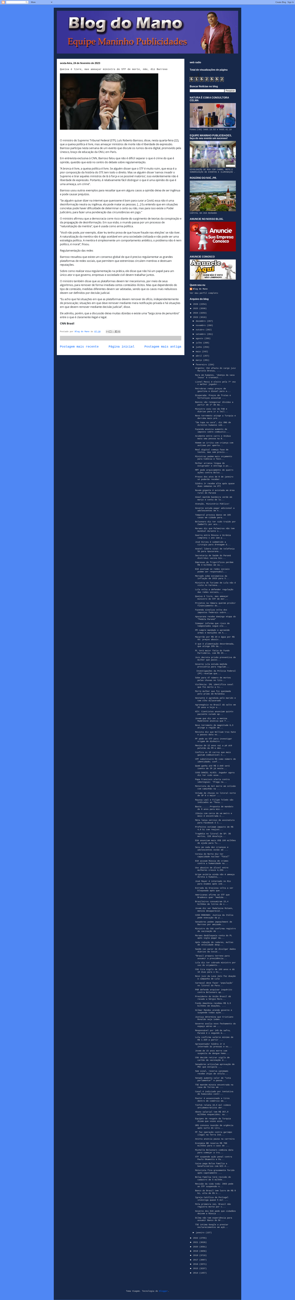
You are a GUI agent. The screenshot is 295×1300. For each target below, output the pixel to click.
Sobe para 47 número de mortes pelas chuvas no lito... (213, 679)
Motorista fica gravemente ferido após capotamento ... (214, 1171)
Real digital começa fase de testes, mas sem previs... (211, 451)
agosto (200, 338)
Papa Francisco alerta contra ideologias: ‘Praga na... (212, 780)
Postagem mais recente (79, 346)
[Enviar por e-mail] (107, 331)
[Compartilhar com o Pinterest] (119, 331)
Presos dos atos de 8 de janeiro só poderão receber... (214, 478)
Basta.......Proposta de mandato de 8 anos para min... (214, 807)
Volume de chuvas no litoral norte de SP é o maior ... (215, 794)
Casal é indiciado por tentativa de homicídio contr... (214, 1092)
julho (199, 343)
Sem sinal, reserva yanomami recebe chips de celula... (211, 1072)
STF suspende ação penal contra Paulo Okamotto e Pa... (213, 1158)
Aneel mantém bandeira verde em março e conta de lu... (213, 498)
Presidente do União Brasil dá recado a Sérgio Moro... (213, 997)
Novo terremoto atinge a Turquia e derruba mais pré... (215, 417)
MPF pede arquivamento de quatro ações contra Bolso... (214, 471)
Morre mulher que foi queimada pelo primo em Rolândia (213, 692)
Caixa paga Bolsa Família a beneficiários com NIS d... (212, 1164)
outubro (201, 329)
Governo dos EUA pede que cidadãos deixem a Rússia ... (215, 1212)
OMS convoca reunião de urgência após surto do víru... (214, 1126)
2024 (196, 313)
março (199, 360)
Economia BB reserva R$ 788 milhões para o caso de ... (212, 1144)
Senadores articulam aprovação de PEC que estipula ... (214, 1065)
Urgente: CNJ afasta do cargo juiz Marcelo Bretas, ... (215, 369)
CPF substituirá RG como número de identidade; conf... (215, 760)
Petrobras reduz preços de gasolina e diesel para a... (213, 389)
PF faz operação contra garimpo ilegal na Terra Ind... (213, 1133)
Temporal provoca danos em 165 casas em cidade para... (213, 516)
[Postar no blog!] (110, 331)
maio (199, 351)
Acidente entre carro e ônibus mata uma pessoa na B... (213, 437)
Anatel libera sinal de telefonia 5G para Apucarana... (214, 550)
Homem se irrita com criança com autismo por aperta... (214, 444)
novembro (201, 325)
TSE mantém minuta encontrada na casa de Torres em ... (214, 1086)
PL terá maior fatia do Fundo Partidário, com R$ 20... (212, 651)
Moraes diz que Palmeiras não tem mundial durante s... (214, 529)
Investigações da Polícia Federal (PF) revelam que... (215, 672)
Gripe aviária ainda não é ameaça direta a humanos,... (214, 875)
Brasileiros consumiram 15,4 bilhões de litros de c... (211, 902)
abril (199, 356)
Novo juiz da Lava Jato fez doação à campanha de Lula (215, 977)
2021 (196, 1242)
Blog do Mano (200, 289)
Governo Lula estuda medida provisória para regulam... (212, 665)
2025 (196, 308)
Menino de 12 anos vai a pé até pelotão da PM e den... (213, 746)
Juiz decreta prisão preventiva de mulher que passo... (215, 658)
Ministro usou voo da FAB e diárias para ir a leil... (211, 410)
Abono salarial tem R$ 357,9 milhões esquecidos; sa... (211, 1113)
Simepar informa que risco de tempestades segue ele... (212, 624)
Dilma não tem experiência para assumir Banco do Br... (213, 1219)
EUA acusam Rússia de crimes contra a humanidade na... (211, 862)
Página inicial (121, 346)
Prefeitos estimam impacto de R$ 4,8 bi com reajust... (214, 828)
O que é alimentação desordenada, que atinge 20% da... (214, 645)
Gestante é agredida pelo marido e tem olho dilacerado (215, 699)
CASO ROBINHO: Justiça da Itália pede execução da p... (214, 916)
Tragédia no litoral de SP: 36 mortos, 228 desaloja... (213, 835)
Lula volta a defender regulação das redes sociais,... (214, 590)
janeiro (201, 1232)
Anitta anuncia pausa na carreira (214, 1139)
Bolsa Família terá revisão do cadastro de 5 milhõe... (213, 1178)
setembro (201, 334)
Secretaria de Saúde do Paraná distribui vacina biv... (213, 556)
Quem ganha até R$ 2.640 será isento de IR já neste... (212, 767)
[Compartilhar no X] (113, 331)
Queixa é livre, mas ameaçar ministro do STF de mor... (211, 597)
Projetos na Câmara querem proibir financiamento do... (215, 604)
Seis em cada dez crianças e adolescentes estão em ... (211, 848)
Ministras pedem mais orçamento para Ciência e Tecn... (213, 457)
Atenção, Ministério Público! (212, 504)
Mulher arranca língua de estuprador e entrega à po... (213, 464)
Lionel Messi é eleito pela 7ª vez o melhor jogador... (215, 383)
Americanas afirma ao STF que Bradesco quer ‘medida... (212, 896)
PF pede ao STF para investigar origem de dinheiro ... (213, 740)
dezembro (201, 321)
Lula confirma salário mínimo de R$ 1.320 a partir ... (214, 1038)
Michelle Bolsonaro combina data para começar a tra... (214, 1151)
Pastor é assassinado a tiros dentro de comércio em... (212, 1099)
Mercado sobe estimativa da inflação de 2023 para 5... (212, 577)
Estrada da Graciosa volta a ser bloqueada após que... (214, 889)
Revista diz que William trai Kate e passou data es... (215, 733)
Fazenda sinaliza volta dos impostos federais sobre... (212, 611)
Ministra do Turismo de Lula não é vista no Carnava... (215, 584)
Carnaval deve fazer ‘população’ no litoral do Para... (214, 984)
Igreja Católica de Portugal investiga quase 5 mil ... (211, 1198)
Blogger (163, 1291)
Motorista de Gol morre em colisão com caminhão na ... (215, 787)
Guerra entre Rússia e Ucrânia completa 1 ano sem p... (213, 536)
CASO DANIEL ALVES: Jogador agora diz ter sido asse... (214, 773)
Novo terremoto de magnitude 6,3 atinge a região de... (214, 726)
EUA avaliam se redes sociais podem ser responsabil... (212, 570)
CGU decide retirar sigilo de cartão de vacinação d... (212, 1058)
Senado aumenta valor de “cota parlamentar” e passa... (213, 1079)
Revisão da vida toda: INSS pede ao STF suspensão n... (214, 1185)
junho (199, 347)
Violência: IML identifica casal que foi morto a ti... (214, 685)
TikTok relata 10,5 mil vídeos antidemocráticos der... (213, 1106)
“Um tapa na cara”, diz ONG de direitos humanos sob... (213, 423)
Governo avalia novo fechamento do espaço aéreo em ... (215, 1025)
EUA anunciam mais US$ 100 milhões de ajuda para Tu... (215, 841)
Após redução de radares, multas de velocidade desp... (214, 943)
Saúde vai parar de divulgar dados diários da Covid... (215, 950)
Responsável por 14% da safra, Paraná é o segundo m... (213, 1031)
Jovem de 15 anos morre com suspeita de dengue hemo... (212, 1052)
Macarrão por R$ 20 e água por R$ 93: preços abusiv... (214, 638)
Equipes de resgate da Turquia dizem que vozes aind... (213, 1119)
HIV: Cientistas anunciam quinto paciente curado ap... (214, 712)
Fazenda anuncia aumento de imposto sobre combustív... (212, 430)
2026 (196, 304)
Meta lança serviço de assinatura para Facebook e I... (214, 821)
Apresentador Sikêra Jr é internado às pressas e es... (213, 1045)
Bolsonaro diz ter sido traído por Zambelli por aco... (215, 523)
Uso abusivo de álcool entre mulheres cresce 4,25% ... (211, 869)
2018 (196, 1255)
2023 (196, 317)
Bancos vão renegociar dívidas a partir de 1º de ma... (214, 403)
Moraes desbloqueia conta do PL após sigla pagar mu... (213, 936)
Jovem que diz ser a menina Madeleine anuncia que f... (212, 719)
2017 (196, 1260)
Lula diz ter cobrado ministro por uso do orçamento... (215, 963)
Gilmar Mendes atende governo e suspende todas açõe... (213, 1011)
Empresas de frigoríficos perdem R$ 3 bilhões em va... (214, 563)
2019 (196, 1251)
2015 (196, 1268)
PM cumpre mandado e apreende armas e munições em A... (212, 631)
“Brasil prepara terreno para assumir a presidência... (212, 957)
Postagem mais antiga (162, 346)
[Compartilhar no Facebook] (116, 331)
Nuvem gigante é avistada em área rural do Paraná (214, 491)
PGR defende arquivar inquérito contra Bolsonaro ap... (213, 991)
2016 (196, 1264)
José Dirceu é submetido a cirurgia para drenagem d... (213, 543)
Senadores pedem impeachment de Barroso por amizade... (213, 923)
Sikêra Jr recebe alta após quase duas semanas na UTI (214, 484)
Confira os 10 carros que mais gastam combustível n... (213, 753)
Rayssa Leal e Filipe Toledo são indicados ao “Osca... (214, 801)
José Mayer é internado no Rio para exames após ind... (213, 882)
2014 (196, 1273)
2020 (196, 1247)
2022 (196, 1238)
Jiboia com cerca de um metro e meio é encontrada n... (213, 814)
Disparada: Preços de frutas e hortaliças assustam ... (213, 396)
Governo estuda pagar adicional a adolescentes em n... (214, 509)
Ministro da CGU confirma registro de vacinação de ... (215, 929)
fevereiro (202, 364)
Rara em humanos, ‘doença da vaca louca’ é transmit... (214, 376)
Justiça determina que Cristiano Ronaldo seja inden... (214, 1018)
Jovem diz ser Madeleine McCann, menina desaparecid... (214, 909)
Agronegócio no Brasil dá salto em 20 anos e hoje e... (215, 706)
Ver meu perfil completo (204, 293)
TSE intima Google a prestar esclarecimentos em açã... (211, 1225)
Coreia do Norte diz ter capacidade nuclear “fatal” (212, 855)
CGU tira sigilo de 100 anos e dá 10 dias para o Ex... (214, 970)
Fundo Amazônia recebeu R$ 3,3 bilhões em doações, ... (213, 1004)
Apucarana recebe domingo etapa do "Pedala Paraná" (215, 617)
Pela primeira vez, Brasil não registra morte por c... (213, 1205)
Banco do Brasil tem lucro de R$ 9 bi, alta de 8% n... (215, 1191)
